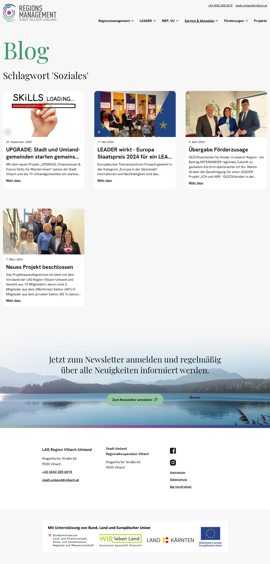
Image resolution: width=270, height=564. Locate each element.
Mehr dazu (13, 180)
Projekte (260, 21)
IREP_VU (168, 21)
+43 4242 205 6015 (220, 6)
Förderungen (234, 21)
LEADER (146, 21)
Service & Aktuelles (199, 21)
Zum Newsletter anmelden (137, 399)
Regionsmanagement (114, 21)
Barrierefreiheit (181, 487)
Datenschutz (178, 480)
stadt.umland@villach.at (251, 6)
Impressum (177, 472)
